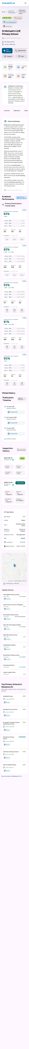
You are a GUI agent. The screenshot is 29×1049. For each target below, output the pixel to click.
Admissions (17, 110)
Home (3, 12)
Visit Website (7, 50)
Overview (7, 110)
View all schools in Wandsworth (11, 776)
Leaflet (11, 580)
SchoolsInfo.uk (8, 3)
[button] (15, 565)
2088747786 (20, 51)
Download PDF (12, 412)
